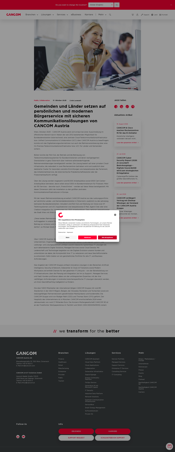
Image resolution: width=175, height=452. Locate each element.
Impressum (70, 232)
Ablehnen (87, 237)
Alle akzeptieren (107, 237)
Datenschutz (62, 232)
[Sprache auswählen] (115, 215)
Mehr (67, 237)
